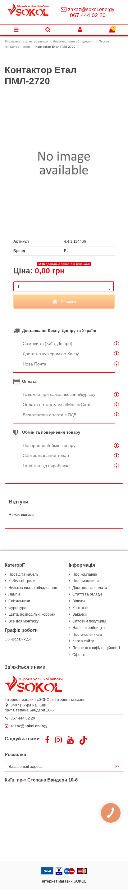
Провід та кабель (23, 574)
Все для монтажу (23, 621)
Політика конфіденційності (96, 648)
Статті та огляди (87, 594)
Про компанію (84, 574)
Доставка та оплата (89, 588)
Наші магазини (85, 581)
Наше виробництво (89, 628)
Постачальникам (87, 634)
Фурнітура (17, 608)
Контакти (80, 608)
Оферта (79, 655)
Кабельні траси (21, 581)
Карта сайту (83, 641)
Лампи (14, 594)
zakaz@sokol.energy (91, 9)
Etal (67, 251)
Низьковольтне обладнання (32, 588)
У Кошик (68, 301)
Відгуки (78, 601)
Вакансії (79, 614)
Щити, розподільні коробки (32, 614)
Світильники (19, 601)
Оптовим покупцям (89, 621)
